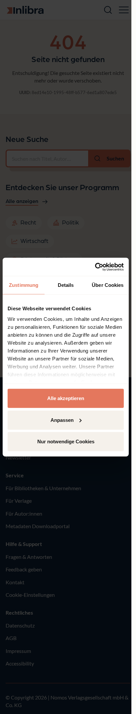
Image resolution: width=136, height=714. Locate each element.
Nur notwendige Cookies (65, 441)
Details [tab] (66, 285)
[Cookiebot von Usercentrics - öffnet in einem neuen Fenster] (95, 266)
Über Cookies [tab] (107, 285)
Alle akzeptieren (65, 398)
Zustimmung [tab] (23, 285)
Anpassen (62, 420)
